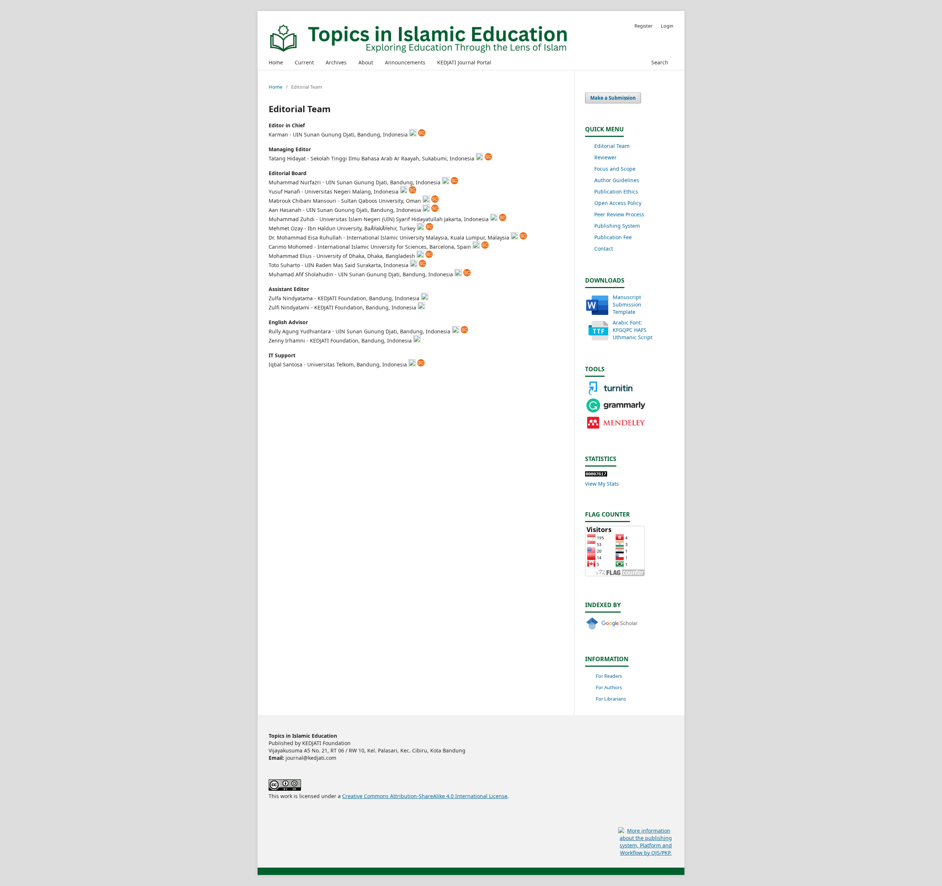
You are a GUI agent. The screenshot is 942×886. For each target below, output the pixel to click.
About (365, 62)
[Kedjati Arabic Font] (597, 338)
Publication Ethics (616, 191)
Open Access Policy (617, 202)
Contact (603, 248)
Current (304, 62)
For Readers (609, 676)
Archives (336, 62)
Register (643, 25)
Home (276, 62)
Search (659, 62)
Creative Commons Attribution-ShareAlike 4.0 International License (424, 796)
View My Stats (602, 483)
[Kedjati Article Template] (597, 312)
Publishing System (617, 225)
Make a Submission (613, 98)
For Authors (609, 687)
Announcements (405, 62)
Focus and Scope (614, 168)
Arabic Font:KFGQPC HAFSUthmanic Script (632, 330)
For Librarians (611, 698)
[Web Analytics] (596, 474)
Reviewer (605, 157)
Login (667, 25)
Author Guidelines (616, 180)
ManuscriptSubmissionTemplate (627, 304)
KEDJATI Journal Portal (464, 62)
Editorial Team (612, 145)
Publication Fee (613, 237)
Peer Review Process (619, 214)
